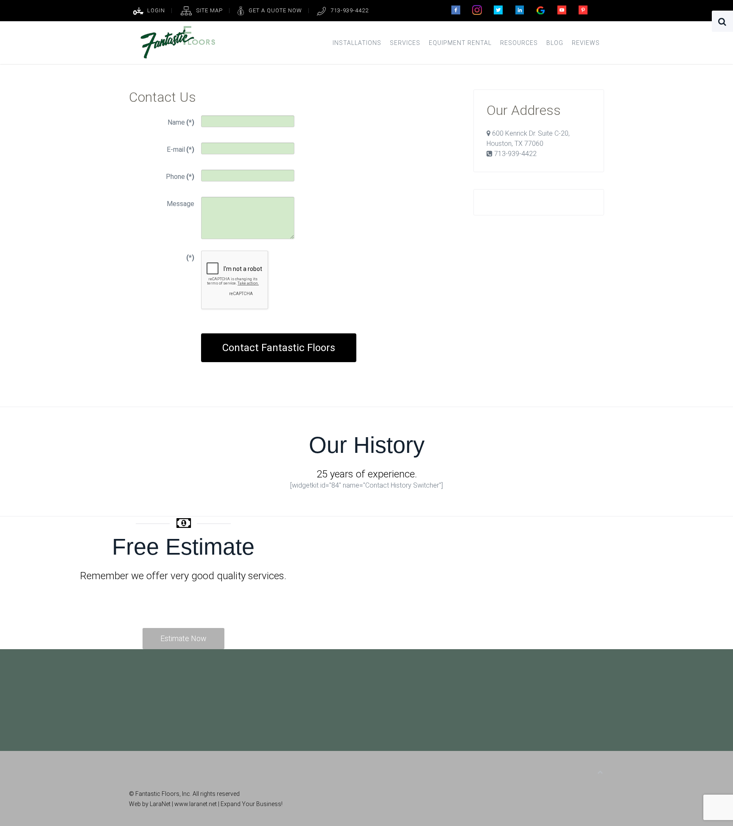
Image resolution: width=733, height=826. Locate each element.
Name (181, 122)
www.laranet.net (196, 804)
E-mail (180, 149)
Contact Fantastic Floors (278, 348)
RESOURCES (519, 42)
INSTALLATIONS (357, 42)
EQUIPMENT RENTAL (460, 42)
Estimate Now (183, 638)
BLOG (554, 42)
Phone (180, 177)
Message (180, 204)
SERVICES (405, 42)
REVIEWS (586, 42)
